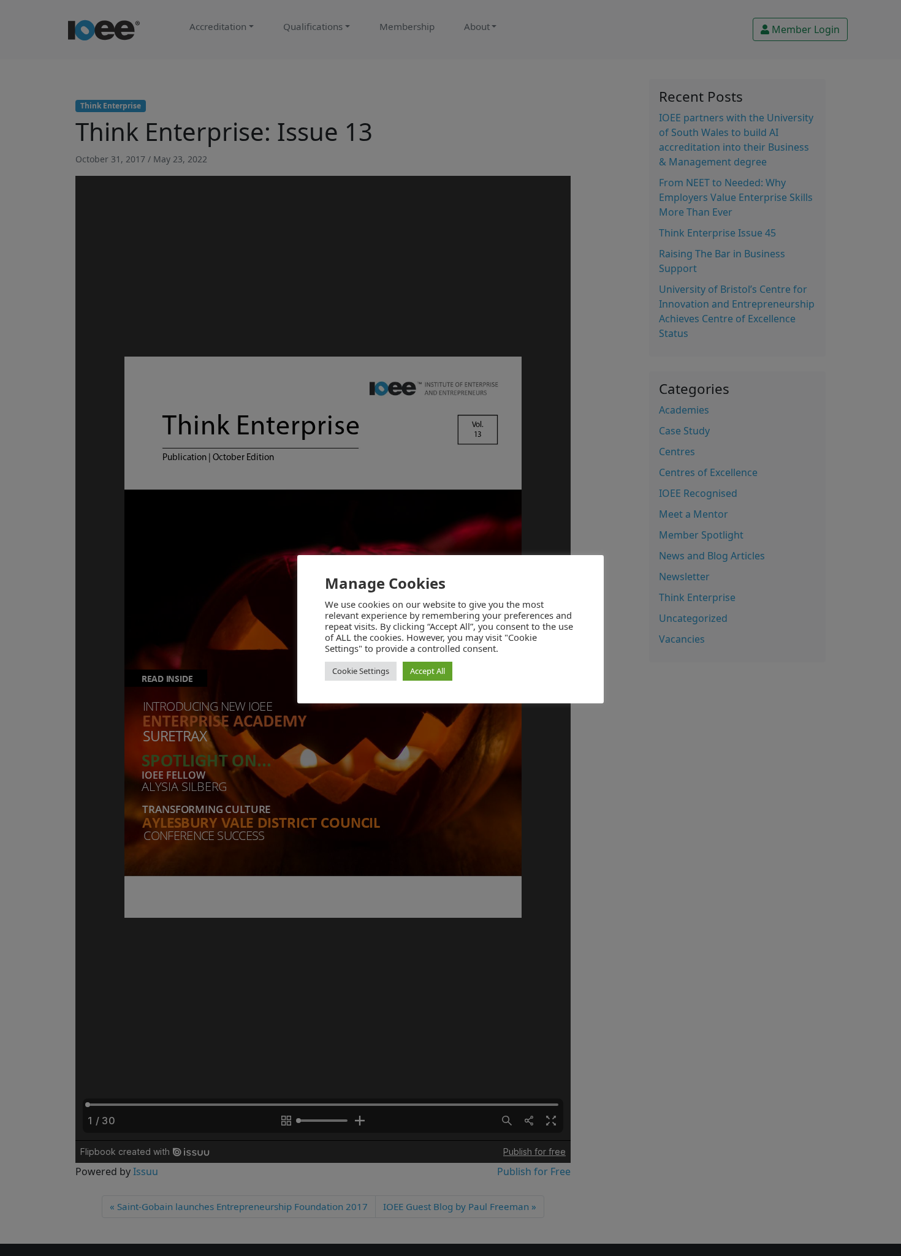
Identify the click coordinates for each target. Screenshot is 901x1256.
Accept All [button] (427, 670)
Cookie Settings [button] (360, 670)
